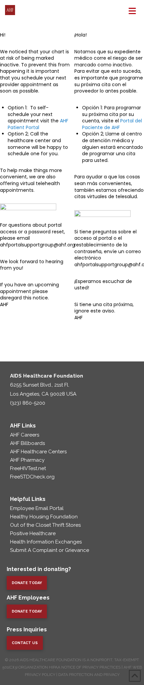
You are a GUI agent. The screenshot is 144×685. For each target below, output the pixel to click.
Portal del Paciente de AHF (112, 124)
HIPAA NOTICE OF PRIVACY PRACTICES (85, 667)
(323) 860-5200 (27, 403)
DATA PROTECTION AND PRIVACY (89, 674)
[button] (132, 11)
